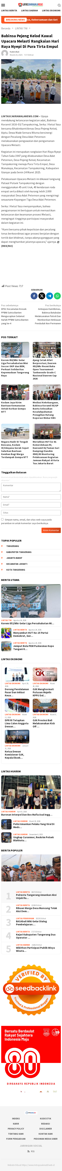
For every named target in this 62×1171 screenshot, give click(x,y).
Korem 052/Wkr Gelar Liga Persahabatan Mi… (27, 623)
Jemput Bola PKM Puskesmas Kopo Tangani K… (33, 648)
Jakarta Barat (14, 558)
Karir (16, 1123)
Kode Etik (45, 1118)
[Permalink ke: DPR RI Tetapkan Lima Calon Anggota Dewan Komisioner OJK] (17, 705)
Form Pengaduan (15, 1138)
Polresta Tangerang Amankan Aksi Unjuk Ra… (36, 896)
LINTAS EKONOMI (12, 683)
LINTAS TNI (6, 620)
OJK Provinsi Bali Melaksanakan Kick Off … (44, 723)
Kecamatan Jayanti (16, 564)
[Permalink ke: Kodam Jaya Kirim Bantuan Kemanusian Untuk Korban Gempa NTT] (15, 392)
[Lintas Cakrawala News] (31, 4)
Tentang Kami (16, 1133)
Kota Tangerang (15, 569)
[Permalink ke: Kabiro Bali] (4, 53)
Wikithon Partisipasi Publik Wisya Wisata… (35, 949)
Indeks (16, 1118)
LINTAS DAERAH (23, 945)
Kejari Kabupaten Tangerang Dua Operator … (35, 936)
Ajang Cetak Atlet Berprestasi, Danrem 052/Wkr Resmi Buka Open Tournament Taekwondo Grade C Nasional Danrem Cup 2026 (45, 369)
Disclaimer (45, 1128)
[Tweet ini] (41, 295)
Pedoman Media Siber (46, 1138)
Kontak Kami (46, 1133)
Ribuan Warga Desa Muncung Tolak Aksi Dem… (36, 910)
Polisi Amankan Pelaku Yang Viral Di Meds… (33, 826)
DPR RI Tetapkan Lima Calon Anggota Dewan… (16, 723)
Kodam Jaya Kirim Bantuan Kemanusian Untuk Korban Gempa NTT (13, 407)
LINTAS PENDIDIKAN (25, 918)
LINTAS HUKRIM (8, 811)
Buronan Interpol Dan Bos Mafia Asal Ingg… (26, 814)
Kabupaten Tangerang (19, 552)
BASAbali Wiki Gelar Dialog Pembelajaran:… (31, 923)
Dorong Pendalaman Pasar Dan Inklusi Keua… (17, 692)
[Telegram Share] (49, 295)
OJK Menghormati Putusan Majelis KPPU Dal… (43, 692)
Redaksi (45, 1123)
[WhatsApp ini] (57, 295)
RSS (32, 1151)
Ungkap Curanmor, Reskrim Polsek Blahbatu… (33, 839)
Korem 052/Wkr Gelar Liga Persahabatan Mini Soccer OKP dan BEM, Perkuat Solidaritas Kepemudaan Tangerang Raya (15, 368)
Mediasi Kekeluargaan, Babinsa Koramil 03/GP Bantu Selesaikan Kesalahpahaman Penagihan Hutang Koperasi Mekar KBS (46, 410)
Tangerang (12, 546)
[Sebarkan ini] (34, 295)
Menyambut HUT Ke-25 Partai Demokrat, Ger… (30, 634)
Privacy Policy (16, 1128)
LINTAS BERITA (20, 630)
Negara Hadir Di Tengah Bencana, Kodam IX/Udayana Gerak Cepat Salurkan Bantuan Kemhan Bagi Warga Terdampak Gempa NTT (15, 449)
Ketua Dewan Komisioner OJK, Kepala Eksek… (14, 754)
